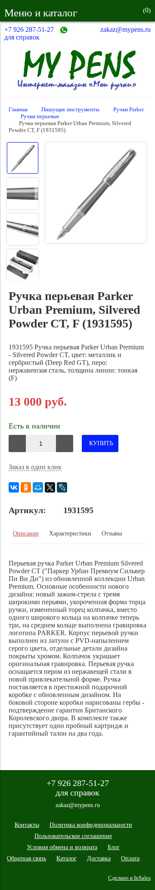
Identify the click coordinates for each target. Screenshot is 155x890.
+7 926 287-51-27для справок (29, 33)
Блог (114, 847)
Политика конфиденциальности (91, 825)
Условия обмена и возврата (62, 847)
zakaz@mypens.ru (125, 29)
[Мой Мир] (38, 487)
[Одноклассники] (26, 487)
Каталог (66, 858)
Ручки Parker (128, 110)
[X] (50, 487)
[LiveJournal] (62, 487)
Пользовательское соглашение (73, 836)
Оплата (130, 858)
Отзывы (112, 533)
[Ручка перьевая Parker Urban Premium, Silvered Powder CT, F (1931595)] (95, 193)
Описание (26, 533)
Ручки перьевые (40, 116)
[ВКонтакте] (14, 487)
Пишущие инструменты (70, 110)
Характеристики (70, 533)
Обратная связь (26, 858)
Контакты (27, 825)
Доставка (99, 858)
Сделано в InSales (129, 878)
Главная (18, 110)
